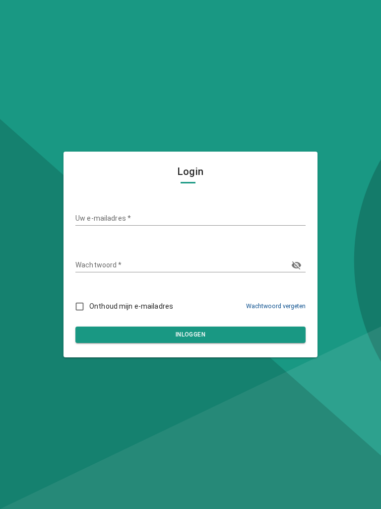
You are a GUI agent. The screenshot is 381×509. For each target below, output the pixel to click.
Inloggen (190, 334)
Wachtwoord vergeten (276, 306)
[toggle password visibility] (296, 265)
